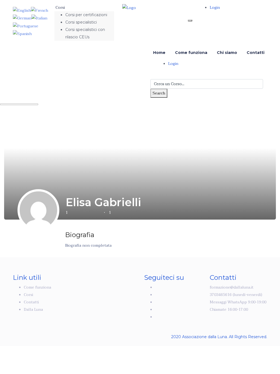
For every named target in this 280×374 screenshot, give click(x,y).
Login (215, 7)
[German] (22, 18)
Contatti (255, 52)
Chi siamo (227, 52)
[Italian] (39, 18)
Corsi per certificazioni (86, 14)
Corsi (60, 7)
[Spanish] (22, 33)
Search (159, 93)
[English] (22, 10)
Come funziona (191, 52)
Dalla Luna (33, 309)
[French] (39, 10)
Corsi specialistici (81, 22)
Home (159, 52)
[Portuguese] (25, 25)
